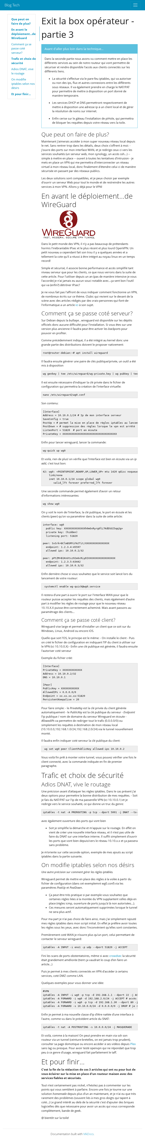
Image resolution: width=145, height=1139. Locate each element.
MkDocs (88, 1134)
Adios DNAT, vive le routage (22, 71)
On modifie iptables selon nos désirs (23, 83)
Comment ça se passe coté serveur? (21, 48)
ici (77, 305)
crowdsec (115, 956)
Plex (133, 1044)
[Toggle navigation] (135, 5)
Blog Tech (12, 5)
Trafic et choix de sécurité (23, 61)
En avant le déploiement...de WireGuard (23, 34)
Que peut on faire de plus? (21, 21)
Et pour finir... (21, 94)
